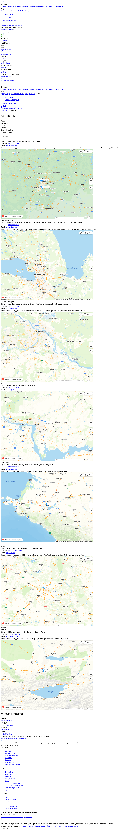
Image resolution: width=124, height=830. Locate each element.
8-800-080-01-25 (6, 729)
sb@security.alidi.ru (19, 738)
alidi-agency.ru (6, 54)
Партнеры (4, 25)
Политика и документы (54, 6)
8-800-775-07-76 (6, 738)
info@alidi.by (10, 553)
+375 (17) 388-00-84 (15, 550)
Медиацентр (41, 6)
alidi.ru (10, 802)
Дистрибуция (5, 11)
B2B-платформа (10, 14)
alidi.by (3, 67)
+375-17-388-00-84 (7, 725)
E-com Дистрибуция (12, 17)
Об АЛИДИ (5, 6)
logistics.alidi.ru (6, 49)
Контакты (18, 25)
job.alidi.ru (4, 58)
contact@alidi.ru (11, 145)
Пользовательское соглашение (12, 817)
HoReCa (21, 11)
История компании (30, 6)
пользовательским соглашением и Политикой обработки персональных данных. (50, 826)
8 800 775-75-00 (6, 29)
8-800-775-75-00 (13, 143)
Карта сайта (28, 817)
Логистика (14, 11)
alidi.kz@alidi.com (12, 636)
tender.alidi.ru (5, 63)
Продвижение (30, 11)
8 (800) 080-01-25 (14, 634)
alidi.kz (3, 72)
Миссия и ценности (16, 6)
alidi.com (4, 41)
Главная (4, 85)
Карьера (12, 25)
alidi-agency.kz (6, 76)
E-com (7, 781)
